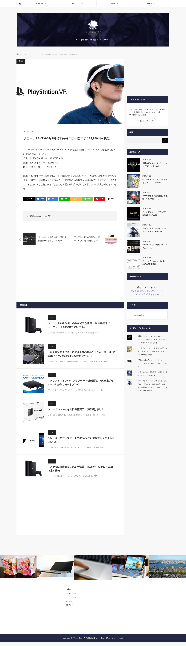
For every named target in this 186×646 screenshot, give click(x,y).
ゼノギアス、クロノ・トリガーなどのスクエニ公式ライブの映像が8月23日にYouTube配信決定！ (152, 351)
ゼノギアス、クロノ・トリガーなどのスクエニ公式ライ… (154, 181)
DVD (153, 291)
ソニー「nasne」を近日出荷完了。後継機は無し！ (76, 409)
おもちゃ (154, 294)
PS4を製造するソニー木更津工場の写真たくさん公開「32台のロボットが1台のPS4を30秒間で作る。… (82, 354)
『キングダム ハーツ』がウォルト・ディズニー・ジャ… (154, 230)
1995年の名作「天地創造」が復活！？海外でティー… (154, 197)
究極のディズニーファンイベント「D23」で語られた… (154, 164)
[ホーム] (19, 3)
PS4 (21, 61)
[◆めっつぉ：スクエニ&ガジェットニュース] (93, 46)
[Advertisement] (70, 276)
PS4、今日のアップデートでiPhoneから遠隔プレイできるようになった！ (82, 440)
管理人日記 (115, 3)
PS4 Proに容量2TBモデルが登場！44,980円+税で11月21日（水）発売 (80, 468)
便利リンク (151, 3)
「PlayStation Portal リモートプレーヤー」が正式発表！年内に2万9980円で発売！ (152, 363)
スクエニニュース (78, 3)
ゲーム (160, 291)
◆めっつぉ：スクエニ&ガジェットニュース (90, 638)
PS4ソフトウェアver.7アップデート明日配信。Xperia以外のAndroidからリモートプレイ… (81, 382)
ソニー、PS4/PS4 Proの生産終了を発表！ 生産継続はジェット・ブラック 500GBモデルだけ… (81, 325)
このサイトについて (41, 3)
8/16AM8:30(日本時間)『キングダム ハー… (154, 246)
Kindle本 (139, 291)
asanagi (38, 216)
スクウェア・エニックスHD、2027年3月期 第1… (154, 262)
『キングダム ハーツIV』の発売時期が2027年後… (154, 213)
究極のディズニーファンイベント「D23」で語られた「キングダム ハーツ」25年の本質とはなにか (152, 339)
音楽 (147, 291)
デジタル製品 (142, 294)
